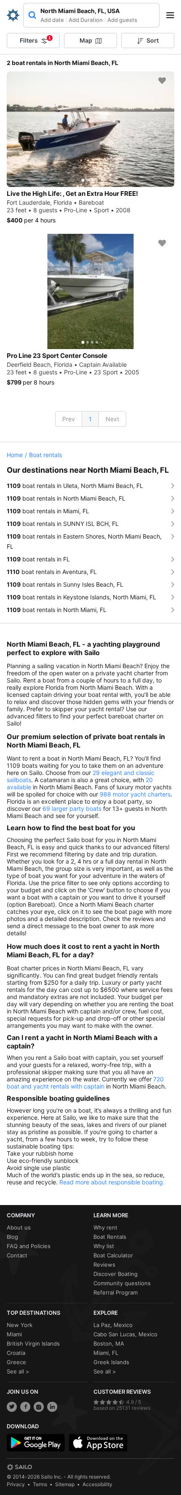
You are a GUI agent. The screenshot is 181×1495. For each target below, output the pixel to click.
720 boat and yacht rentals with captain (85, 1082)
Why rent (105, 1227)
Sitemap (65, 1484)
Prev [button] (68, 418)
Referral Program (115, 1292)
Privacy (16, 1484)
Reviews (104, 1264)
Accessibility (97, 1484)
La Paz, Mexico (113, 1325)
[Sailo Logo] (13, 15)
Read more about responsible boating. (112, 1182)
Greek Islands (111, 1362)
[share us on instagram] (39, 1407)
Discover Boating (115, 1273)
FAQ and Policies (29, 1246)
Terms (40, 1484)
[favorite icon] (162, 81)
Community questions (122, 1283)
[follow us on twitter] (12, 1407)
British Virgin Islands (33, 1343)
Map (86, 40)
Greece (16, 1362)
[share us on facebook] (25, 1407)
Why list (103, 1246)
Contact (17, 1255)
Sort (152, 40)
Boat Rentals (109, 1236)
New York (19, 1325)
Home (15, 454)
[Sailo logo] (19, 1467)
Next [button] (112, 418)
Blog (12, 1236)
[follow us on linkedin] (52, 1407)
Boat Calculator (113, 1255)
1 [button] (90, 418)
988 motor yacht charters (135, 794)
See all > (18, 1371)
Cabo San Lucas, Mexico (125, 1334)
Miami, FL (105, 1352)
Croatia (16, 1352)
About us (19, 1227)
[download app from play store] (36, 1443)
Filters (35, 39)
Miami (14, 1334)
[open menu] (173, 15)
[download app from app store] (98, 1443)
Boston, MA (108, 1343)
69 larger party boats (72, 808)
